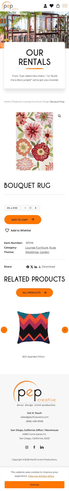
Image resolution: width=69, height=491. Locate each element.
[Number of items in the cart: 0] (58, 6)
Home (7, 101)
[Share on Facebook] (27, 267)
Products (17, 101)
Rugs (46, 101)
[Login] (45, 6)
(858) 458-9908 (34, 421)
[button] (59, 116)
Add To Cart (20, 219)
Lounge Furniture (32, 101)
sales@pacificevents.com (35, 417)
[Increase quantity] (36, 208)
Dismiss (34, 484)
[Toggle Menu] (64, 5)
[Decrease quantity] (25, 208)
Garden (44, 252)
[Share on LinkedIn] (35, 267)
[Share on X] (31, 267)
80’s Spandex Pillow (33, 356)
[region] (34, 479)
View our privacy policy (41, 476)
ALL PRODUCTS (32, 292)
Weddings (32, 252)
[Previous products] (4, 330)
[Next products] (65, 330)
